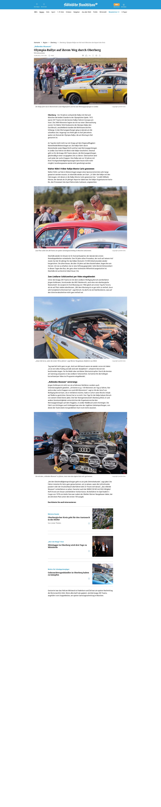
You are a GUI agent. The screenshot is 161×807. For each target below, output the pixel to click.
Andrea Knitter (40, 53)
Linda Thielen (56, 523)
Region (45, 42)
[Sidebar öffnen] (36, 12)
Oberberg (53, 42)
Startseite (37, 42)
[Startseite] (80, 4)
